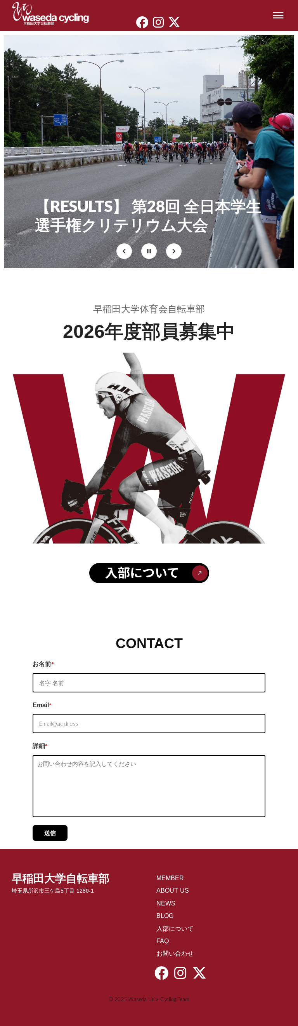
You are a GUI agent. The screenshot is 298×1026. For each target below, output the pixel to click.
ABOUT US (172, 890)
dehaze (278, 15)
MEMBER (170, 878)
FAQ (162, 941)
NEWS (165, 903)
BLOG (164, 915)
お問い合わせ (175, 953)
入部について (175, 928)
